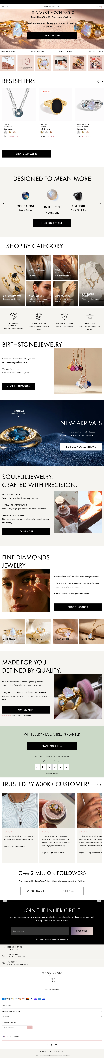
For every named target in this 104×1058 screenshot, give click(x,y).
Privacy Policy (43, 1051)
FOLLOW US (37, 891)
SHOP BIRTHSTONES (18, 386)
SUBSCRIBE (82, 931)
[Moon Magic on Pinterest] (56, 1045)
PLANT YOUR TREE (52, 746)
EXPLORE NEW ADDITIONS (81, 446)
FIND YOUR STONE (52, 223)
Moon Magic (61, 1051)
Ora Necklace (8, 129)
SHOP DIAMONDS (78, 607)
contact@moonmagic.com (17, 1033)
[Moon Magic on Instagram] (52, 1045)
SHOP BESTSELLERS (26, 153)
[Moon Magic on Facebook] (48, 1045)
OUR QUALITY (26, 709)
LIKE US (69, 891)
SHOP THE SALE (52, 35)
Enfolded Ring (45, 129)
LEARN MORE (26, 531)
